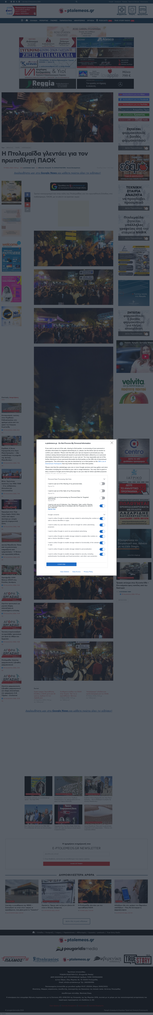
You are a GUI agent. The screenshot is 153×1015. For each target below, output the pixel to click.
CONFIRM (61, 564)
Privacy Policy (88, 571)
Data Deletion (64, 571)
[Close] (112, 443)
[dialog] (76, 507)
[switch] (102, 483)
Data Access (76, 571)
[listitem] (76, 479)
